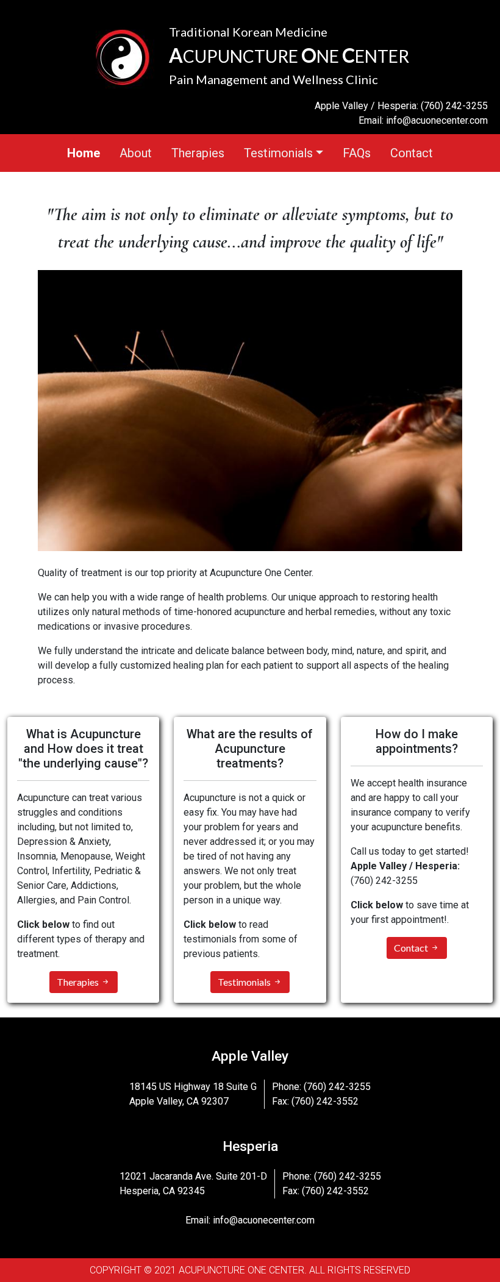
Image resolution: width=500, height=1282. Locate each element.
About (136, 153)
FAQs (357, 153)
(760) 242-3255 (454, 106)
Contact (411, 153)
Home (83, 153)
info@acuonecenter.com (437, 120)
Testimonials (245, 982)
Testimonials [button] (278, 153)
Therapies (197, 153)
